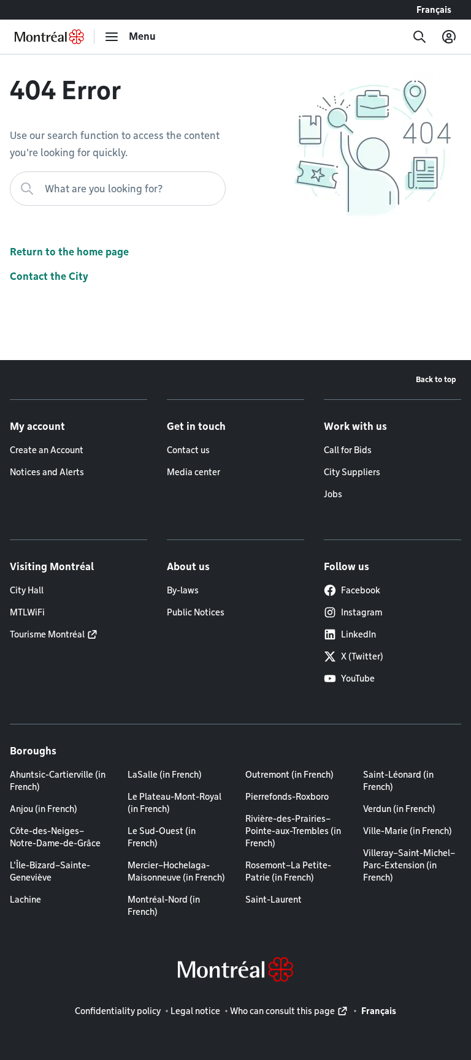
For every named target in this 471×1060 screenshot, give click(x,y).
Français (433, 10)
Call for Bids (348, 450)
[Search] (419, 36)
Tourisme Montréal (47, 634)
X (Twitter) (362, 656)
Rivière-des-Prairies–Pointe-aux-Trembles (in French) (293, 831)
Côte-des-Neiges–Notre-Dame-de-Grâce (55, 837)
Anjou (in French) (43, 809)
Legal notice (195, 1011)
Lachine (25, 899)
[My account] (449, 36)
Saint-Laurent (273, 899)
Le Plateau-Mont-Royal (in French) (174, 803)
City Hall (27, 590)
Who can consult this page (282, 1011)
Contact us (188, 450)
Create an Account (46, 450)
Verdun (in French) (399, 809)
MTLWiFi (27, 612)
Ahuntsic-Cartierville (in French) (57, 781)
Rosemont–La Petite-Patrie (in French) (288, 871)
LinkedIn (358, 634)
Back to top (436, 379)
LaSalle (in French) (165, 775)
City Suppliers (352, 472)
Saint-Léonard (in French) (398, 781)
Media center (193, 472)
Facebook (360, 590)
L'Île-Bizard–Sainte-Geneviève (50, 871)
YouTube (358, 678)
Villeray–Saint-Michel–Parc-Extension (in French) (409, 865)
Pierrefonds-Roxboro (287, 797)
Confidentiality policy (118, 1011)
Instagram (361, 612)
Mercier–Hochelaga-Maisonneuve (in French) (176, 871)
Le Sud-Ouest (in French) (162, 837)
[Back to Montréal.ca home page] (49, 36)
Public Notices (195, 612)
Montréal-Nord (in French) (164, 906)
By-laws (183, 590)
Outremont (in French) (289, 775)
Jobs (333, 494)
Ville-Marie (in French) (407, 831)
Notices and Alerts (47, 472)
